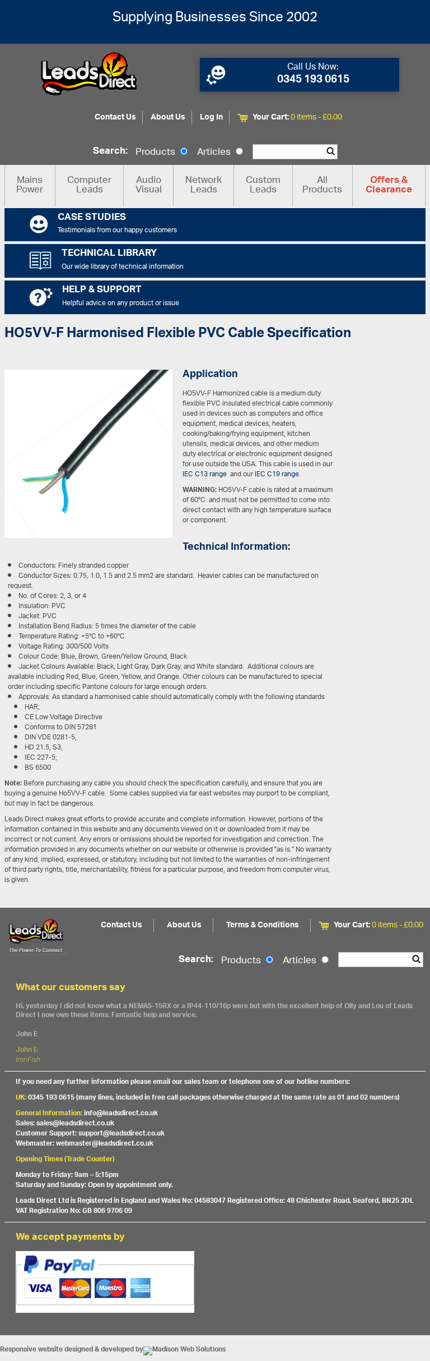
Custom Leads (263, 185)
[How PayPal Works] (215, 1282)
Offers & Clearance (389, 185)
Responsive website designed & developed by (71, 1349)
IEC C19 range (277, 474)
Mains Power (29, 185)
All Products (322, 185)
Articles (215, 152)
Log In (211, 117)
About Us (168, 117)
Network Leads (203, 185)
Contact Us (115, 117)
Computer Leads (89, 185)
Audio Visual (148, 185)
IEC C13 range (205, 474)
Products (156, 152)
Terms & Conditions (262, 925)
